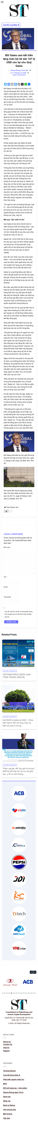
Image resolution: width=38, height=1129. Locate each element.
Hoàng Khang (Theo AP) (19, 70)
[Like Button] (6, 511)
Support (6, 1050)
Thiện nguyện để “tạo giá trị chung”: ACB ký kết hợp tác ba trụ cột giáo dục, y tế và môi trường (19, 771)
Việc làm (6, 1118)
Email (6, 587)
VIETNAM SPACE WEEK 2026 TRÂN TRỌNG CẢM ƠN (17, 676)
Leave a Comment (19, 75)
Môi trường (7, 1114)
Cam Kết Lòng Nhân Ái (11, 25)
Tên (5, 577)
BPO (5, 1083)
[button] (31, 972)
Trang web (7, 597)
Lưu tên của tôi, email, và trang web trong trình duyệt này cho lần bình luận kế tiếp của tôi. (18, 614)
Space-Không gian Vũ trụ (13, 1092)
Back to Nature (9, 1105)
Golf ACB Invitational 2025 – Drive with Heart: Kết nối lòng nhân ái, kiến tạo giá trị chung (18, 722)
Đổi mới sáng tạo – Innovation (15, 1088)
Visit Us (6, 1047)
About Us (7, 1041)
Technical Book (9, 1071)
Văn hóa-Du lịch (9, 1109)
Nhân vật (6, 1101)
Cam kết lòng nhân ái (11, 1075)
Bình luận (7, 547)
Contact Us (7, 1044)
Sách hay (7, 1096)
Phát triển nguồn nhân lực (13, 1079)
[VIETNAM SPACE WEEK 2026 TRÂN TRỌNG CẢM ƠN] (18, 653)
